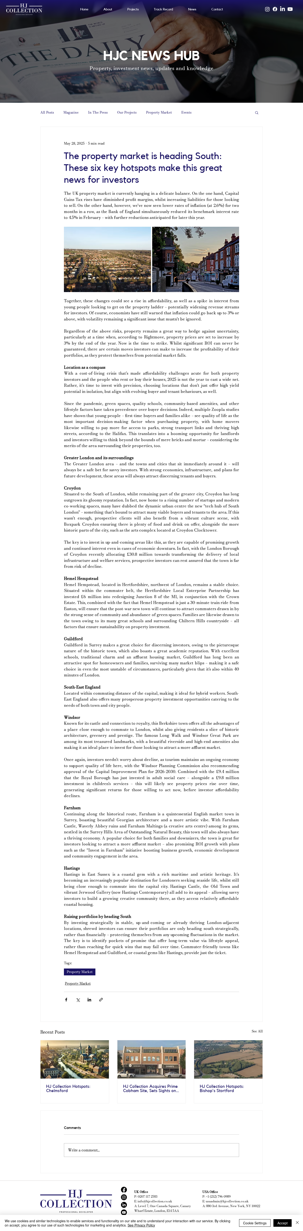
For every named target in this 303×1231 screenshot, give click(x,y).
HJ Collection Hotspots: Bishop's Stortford (222, 1088)
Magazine (71, 113)
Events (186, 113)
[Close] (297, 1223)
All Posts (47, 113)
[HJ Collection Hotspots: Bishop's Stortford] (228, 1059)
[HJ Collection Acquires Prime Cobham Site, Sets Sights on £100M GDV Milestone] (151, 1059)
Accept (282, 1223)
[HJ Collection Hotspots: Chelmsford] (74, 1059)
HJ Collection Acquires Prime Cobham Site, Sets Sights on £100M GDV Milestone (150, 1088)
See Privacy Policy (141, 1225)
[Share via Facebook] (66, 999)
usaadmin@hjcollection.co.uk (227, 1201)
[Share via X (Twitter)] (78, 999)
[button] (256, 112)
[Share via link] (101, 999)
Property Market (159, 113)
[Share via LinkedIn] (89, 999)
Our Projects (127, 113)
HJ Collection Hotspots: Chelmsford (68, 1088)
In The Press (98, 113)
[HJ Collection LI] (124, 1205)
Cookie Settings (255, 1223)
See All (257, 1031)
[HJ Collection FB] (124, 1190)
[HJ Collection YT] (124, 1212)
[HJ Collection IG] (124, 1197)
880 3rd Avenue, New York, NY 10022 (233, 1206)
